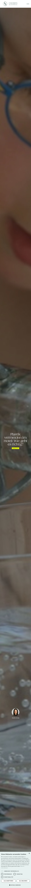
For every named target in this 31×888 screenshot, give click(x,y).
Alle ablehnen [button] (23, 881)
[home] (2, 3)
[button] (28, 3)
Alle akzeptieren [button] (8, 881)
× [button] (29, 853)
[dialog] (15, 870)
